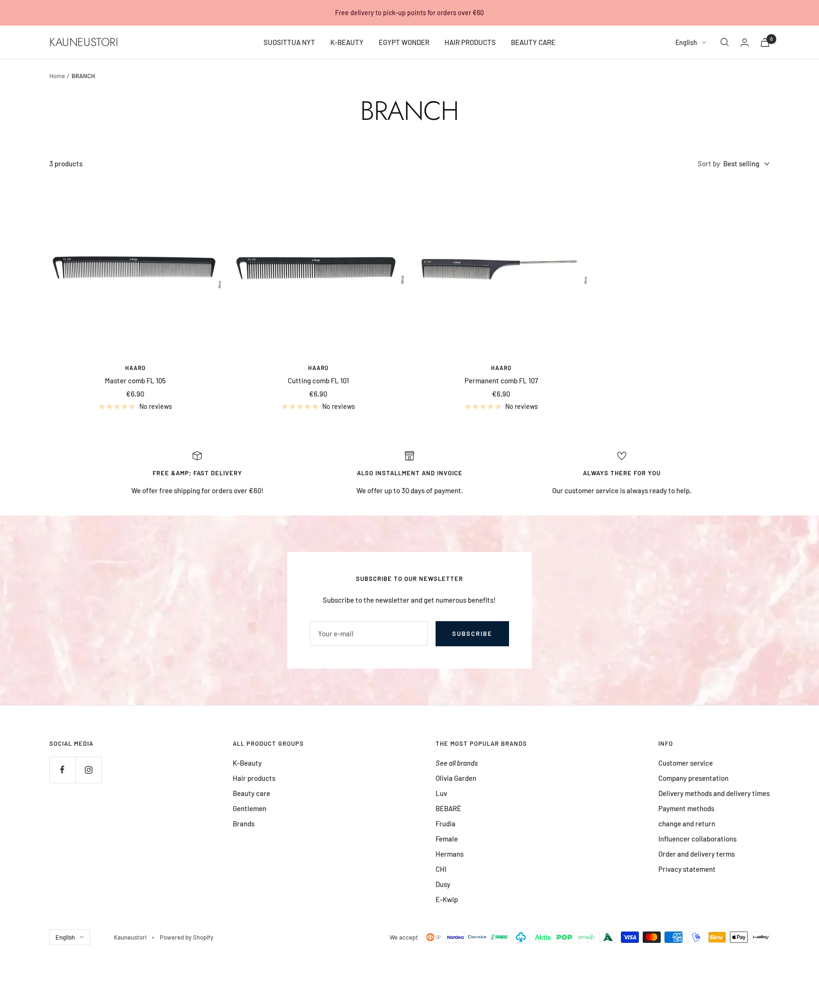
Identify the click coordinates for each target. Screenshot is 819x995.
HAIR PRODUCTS (470, 42)
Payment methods (686, 808)
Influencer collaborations (697, 838)
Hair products (254, 778)
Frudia (445, 823)
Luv (441, 793)
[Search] (724, 42)
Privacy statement (687, 869)
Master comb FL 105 (135, 380)
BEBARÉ (448, 808)
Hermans (450, 854)
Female (447, 838)
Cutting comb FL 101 (318, 380)
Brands (244, 823)
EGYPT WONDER (404, 42)
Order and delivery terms (696, 854)
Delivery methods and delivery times (714, 793)
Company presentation (693, 778)
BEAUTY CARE (533, 42)
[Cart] (765, 42)
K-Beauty (247, 763)
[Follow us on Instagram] (88, 770)
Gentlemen (249, 808)
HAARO (135, 367)
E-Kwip (447, 899)
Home (57, 76)
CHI (441, 869)
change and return (686, 823)
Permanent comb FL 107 (501, 380)
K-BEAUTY (347, 42)
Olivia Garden (456, 778)
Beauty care (251, 793)
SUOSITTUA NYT (289, 42)
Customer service (685, 763)
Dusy (443, 884)
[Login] (744, 42)
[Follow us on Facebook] (62, 770)
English (686, 42)
